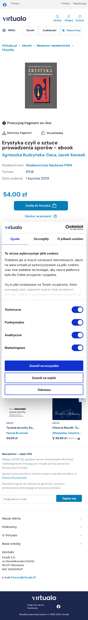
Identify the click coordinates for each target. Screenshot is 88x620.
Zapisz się (69, 498)
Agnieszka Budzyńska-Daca (29, 155)
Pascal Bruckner (17, 433)
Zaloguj (69, 20)
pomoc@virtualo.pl (23, 577)
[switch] (77, 322)
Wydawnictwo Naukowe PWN (49, 165)
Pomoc (15, 3)
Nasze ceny (74, 30)
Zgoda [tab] (14, 239)
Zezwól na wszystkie (44, 366)
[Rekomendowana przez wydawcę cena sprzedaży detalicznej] (78, 438)
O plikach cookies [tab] (70, 239)
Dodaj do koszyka (38, 205)
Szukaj (57, 20)
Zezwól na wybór (44, 377)
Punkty (66, 3)
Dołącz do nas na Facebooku (35, 606)
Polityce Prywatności (14, 478)
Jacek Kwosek (71, 155)
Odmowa (44, 390)
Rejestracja (79, 3)
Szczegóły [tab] (41, 239)
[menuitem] (30, 30)
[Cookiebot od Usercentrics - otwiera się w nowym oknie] (65, 227)
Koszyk (80, 20)
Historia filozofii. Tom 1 (67, 427)
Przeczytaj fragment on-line (29, 123)
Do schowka (55, 133)
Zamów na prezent (38, 216)
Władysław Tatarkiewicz (68, 433)
